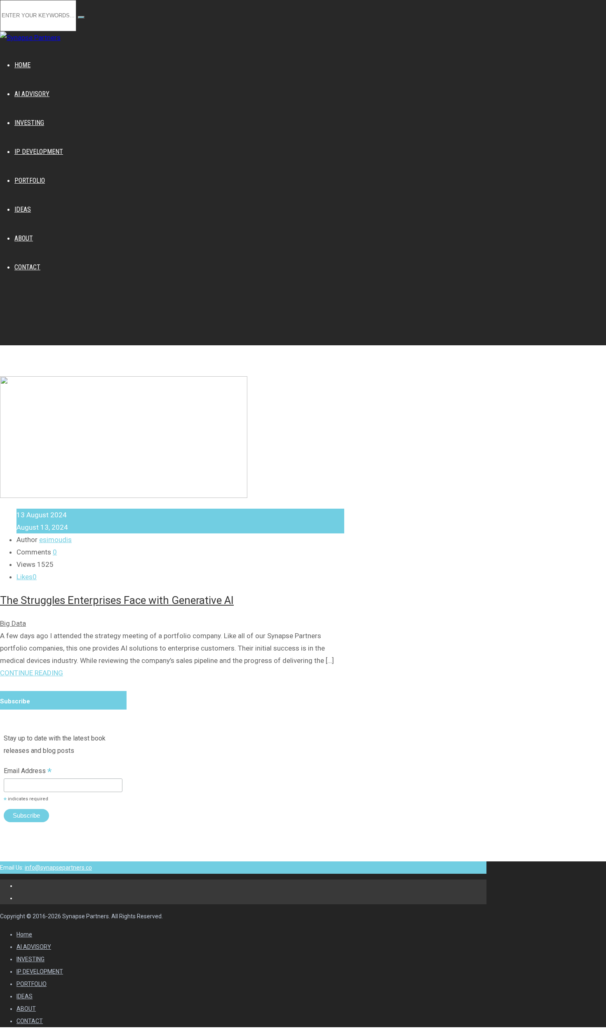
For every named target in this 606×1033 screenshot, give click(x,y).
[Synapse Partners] (30, 37)
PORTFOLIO (31, 984)
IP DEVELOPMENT (39, 971)
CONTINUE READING (31, 673)
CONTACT (29, 1021)
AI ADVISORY (33, 946)
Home (24, 934)
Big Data (13, 623)
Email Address (28, 771)
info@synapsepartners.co (58, 867)
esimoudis (55, 539)
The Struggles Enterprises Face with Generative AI (117, 600)
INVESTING (30, 959)
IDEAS (24, 996)
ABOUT (26, 1008)
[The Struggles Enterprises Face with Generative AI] (123, 495)
